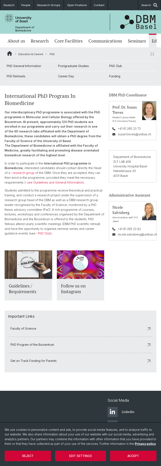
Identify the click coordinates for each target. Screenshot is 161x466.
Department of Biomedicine (24, 29)
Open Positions (77, 5)
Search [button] (146, 5)
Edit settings (80, 456)
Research (40, 41)
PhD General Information (24, 66)
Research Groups (48, 5)
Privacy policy (145, 443)
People (25, 5)
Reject (28, 456)
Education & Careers (30, 54)
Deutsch (9, 5)
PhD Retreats (16, 76)
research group (23, 173)
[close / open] (152, 54)
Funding (114, 76)
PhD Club (115, 66)
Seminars (137, 41)
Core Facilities (69, 41)
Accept (133, 456)
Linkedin (128, 412)
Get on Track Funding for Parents (33, 360)
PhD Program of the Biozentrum (32, 344)
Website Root (9, 53)
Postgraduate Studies (73, 66)
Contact (99, 5)
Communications (105, 41)
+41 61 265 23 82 (129, 229)
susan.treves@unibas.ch (134, 134)
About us (16, 41)
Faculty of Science (23, 328)
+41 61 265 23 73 (129, 128)
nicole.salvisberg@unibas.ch (137, 234)
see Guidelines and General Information (55, 182)
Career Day (66, 76)
